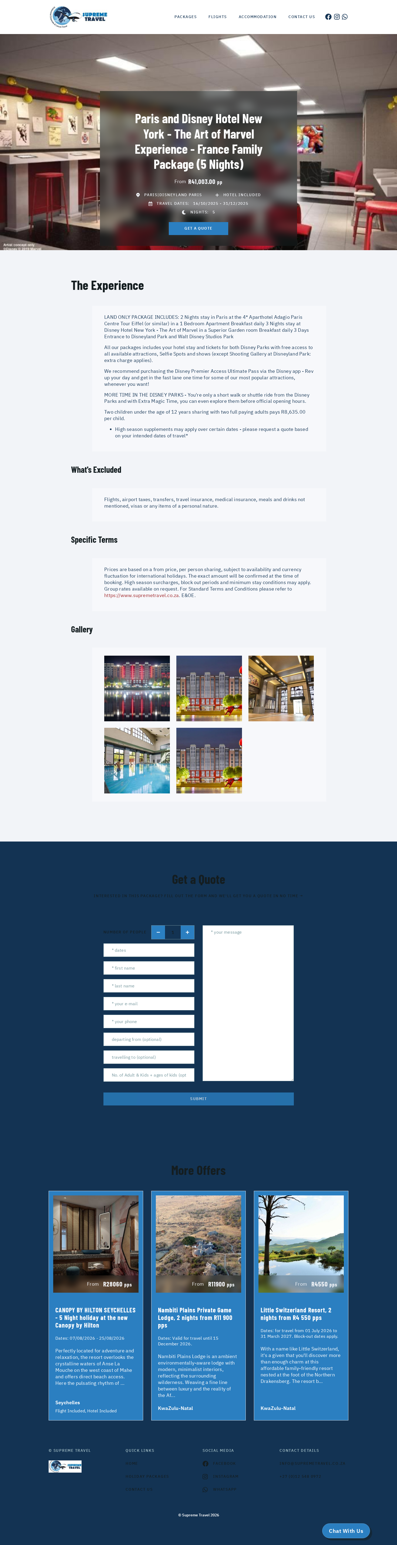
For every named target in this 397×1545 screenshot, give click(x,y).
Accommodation (258, 16)
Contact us (301, 16)
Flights (217, 16)
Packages (185, 16)
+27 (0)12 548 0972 (300, 1476)
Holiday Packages (147, 1476)
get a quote (198, 228)
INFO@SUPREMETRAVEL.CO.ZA (313, 1463)
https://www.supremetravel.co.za (141, 595)
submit (198, 1098)
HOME (132, 1463)
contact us (139, 1489)
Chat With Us (346, 1530)
